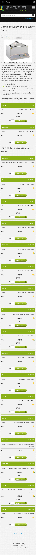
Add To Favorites (33, 113)
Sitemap (22, 547)
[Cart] (7, 3)
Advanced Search (30, 18)
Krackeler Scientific (13, 8)
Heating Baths (10, 37)
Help (28, 547)
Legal (16, 547)
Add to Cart (21, 120)
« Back (19, 38)
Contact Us (10, 547)
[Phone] (3, 3)
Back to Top (18, 534)
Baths (2, 37)
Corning (5, 35)
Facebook (15, 545)
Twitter (21, 545)
